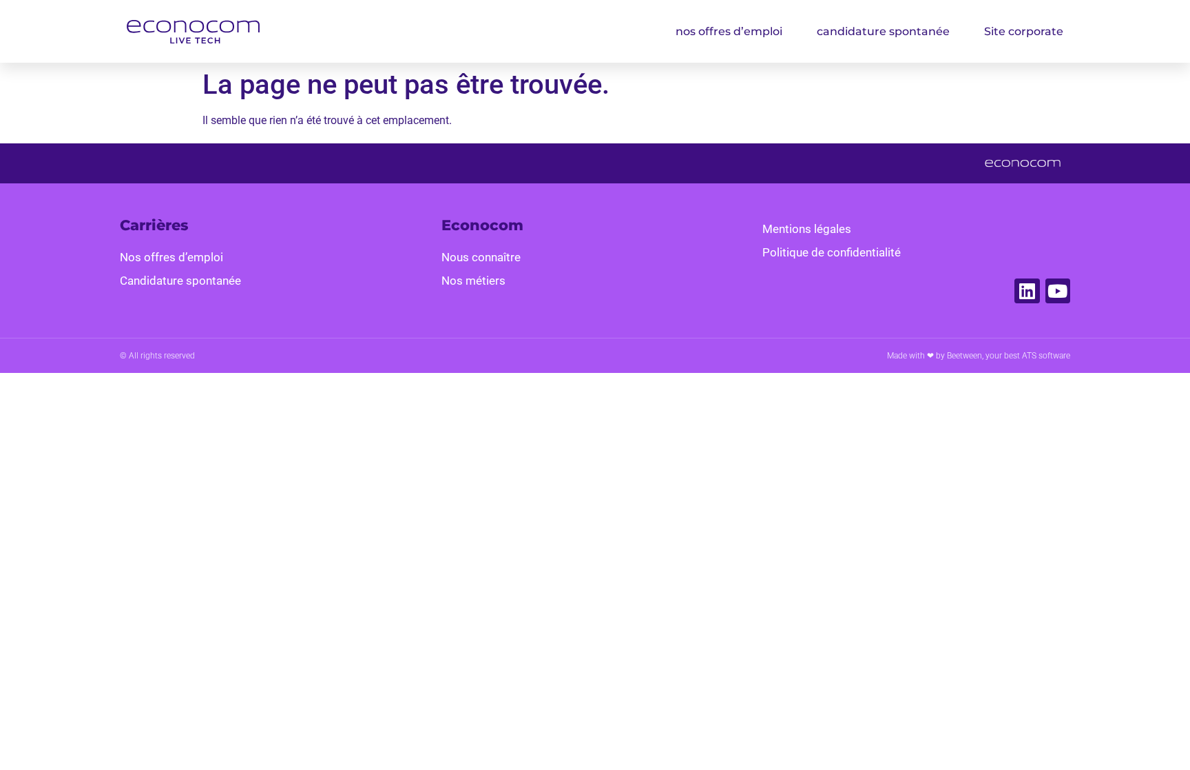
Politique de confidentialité (831, 252)
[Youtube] (1057, 290)
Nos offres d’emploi (171, 257)
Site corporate (1023, 31)
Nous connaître (481, 257)
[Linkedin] (1026, 290)
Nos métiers (473, 280)
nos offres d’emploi (729, 31)
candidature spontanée (883, 31)
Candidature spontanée (180, 280)
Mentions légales (806, 229)
